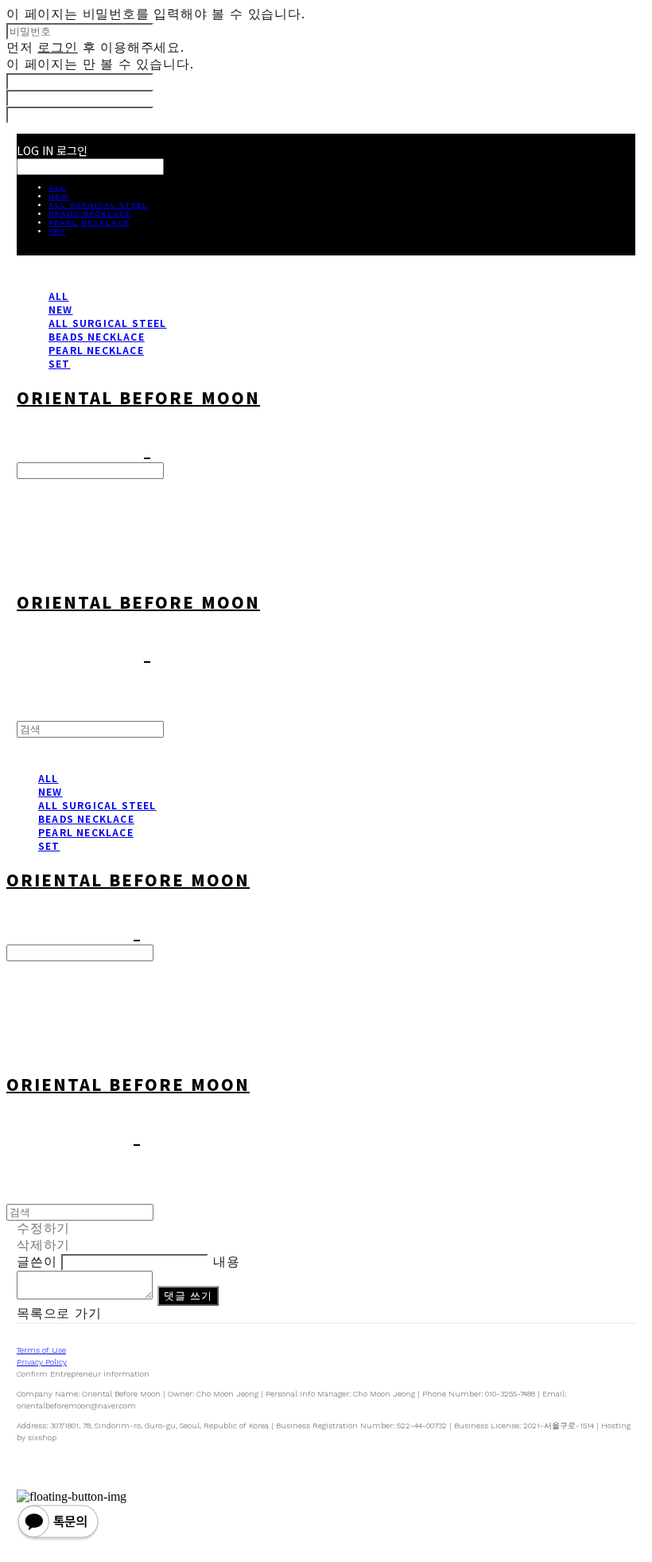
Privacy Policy (42, 1361)
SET (57, 231)
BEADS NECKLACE (90, 213)
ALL (57, 187)
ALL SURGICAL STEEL (98, 205)
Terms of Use (41, 1350)
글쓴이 (36, 1261)
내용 (226, 1261)
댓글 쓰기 (188, 1295)
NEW (59, 196)
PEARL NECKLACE (89, 222)
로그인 (57, 47)
